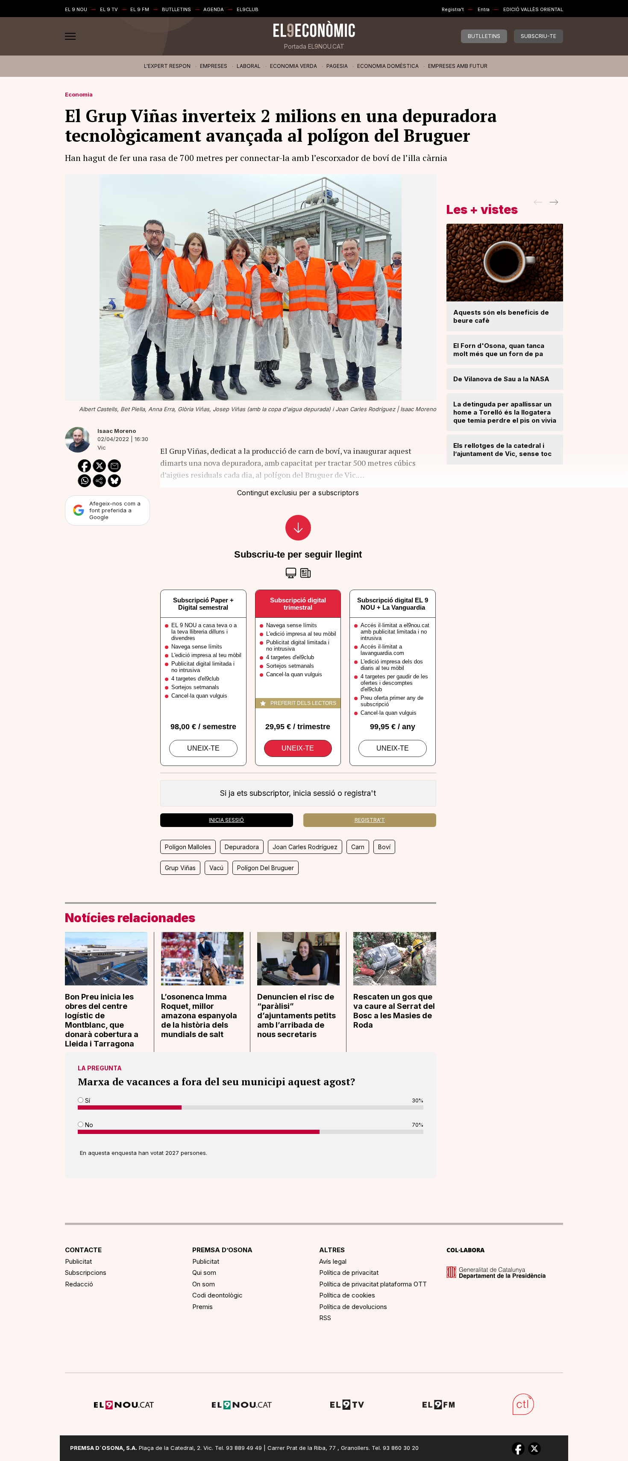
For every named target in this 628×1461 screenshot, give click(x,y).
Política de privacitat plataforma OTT (373, 1284)
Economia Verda (293, 66)
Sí (86, 1100)
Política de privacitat (349, 1272)
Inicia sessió (226, 820)
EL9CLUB (247, 9)
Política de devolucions (353, 1307)
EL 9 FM (139, 9)
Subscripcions (85, 1272)
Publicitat (78, 1261)
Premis (202, 1307)
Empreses (213, 66)
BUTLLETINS (176, 9)
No (88, 1124)
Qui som (204, 1272)
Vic (101, 447)
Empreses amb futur (457, 66)
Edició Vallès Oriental (533, 9)
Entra (484, 9)
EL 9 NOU (76, 9)
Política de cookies (347, 1295)
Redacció (79, 1284)
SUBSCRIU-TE (538, 36)
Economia (79, 94)
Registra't (453, 9)
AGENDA (213, 9)
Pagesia (337, 66)
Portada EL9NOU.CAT (314, 46)
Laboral (249, 66)
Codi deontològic (217, 1295)
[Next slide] (553, 205)
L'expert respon (167, 66)
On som (203, 1284)
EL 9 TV (109, 9)
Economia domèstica (388, 66)
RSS (325, 1318)
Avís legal (332, 1261)
